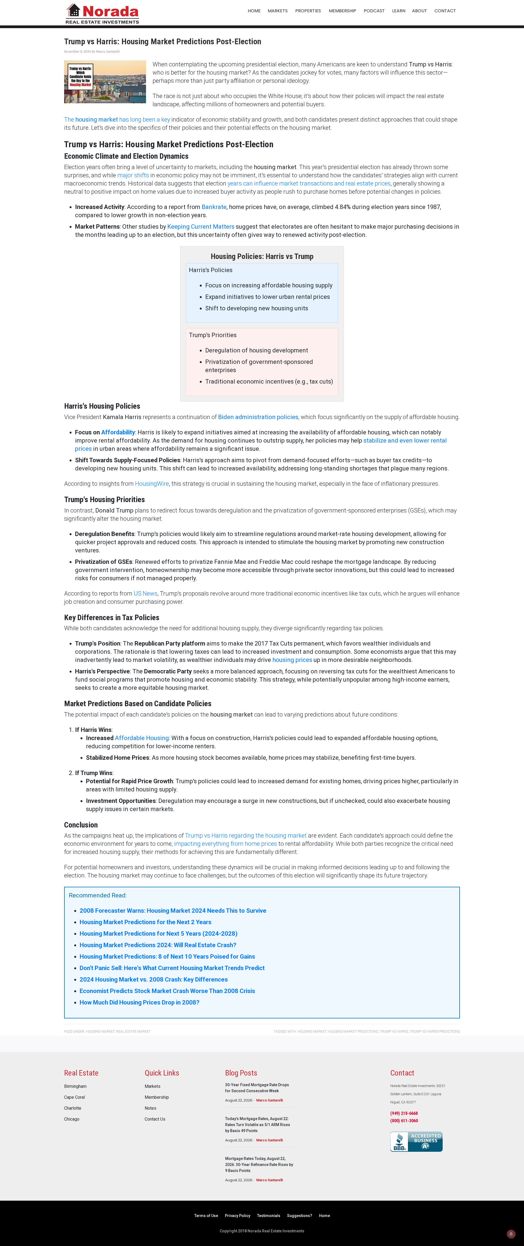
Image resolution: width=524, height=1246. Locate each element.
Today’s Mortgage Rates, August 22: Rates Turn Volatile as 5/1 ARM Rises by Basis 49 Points (257, 1125)
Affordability (118, 432)
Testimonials (268, 1215)
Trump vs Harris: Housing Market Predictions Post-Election (162, 41)
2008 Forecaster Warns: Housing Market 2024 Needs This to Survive (173, 910)
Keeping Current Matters (200, 226)
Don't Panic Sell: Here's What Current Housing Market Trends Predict (172, 968)
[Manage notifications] (511, 1234)
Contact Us (155, 1119)
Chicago (71, 1119)
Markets (152, 1086)
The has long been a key (117, 119)
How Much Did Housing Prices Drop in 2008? (140, 1002)
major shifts (133, 175)
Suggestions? (299, 1215)
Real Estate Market (133, 1031)
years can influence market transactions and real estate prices (309, 183)
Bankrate (214, 207)
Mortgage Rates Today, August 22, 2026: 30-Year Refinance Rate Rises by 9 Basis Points (259, 1164)
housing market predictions (353, 1031)
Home (324, 1215)
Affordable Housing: (142, 738)
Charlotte (72, 1108)
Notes (150, 1108)
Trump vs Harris (394, 1031)
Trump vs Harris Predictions (435, 1031)
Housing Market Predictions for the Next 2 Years (146, 922)
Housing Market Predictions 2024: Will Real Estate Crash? (158, 945)
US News (145, 593)
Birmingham (75, 1086)
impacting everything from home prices (225, 843)
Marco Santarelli (269, 1100)
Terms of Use (206, 1215)
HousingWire (152, 483)
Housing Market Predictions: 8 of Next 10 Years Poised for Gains (167, 956)
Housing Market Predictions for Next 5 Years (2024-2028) (158, 933)
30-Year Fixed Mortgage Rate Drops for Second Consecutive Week (257, 1088)
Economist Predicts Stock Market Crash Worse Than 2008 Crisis (167, 991)
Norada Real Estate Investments (102, 12)
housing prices (292, 659)
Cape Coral (74, 1097)
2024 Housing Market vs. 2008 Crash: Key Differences (154, 979)
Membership (157, 1097)
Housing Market (100, 1031)
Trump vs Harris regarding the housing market (246, 835)
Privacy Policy (237, 1215)
